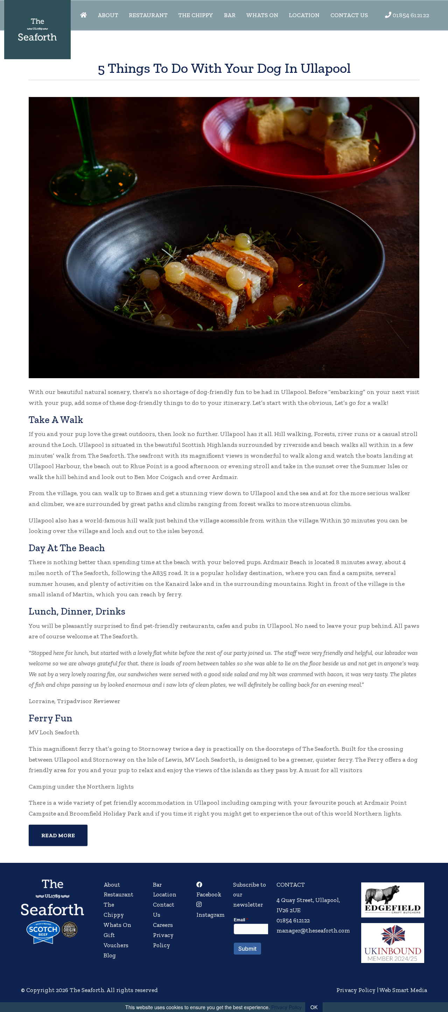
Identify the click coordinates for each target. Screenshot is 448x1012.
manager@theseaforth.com (313, 930)
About (108, 15)
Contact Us (349, 15)
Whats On (262, 15)
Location (304, 15)
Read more (58, 835)
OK (313, 1007)
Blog (110, 955)
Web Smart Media (403, 989)
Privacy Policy (356, 989)
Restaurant (148, 15)
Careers (163, 924)
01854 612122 (411, 15)
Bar (230, 15)
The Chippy (195, 15)
